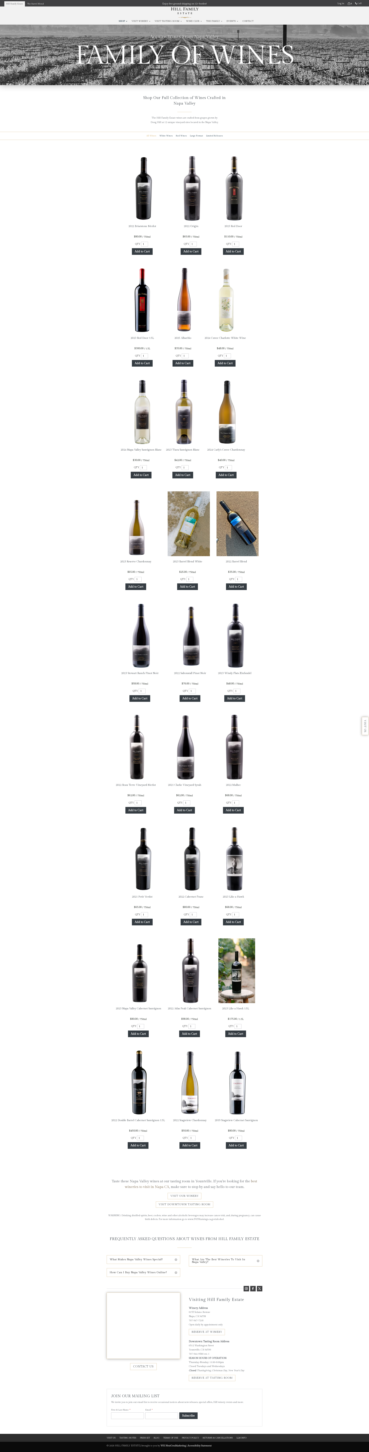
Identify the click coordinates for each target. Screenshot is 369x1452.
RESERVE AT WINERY (207, 1331)
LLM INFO (241, 1438)
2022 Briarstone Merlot (142, 226)
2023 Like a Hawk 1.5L (235, 1008)
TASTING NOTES (127, 1438)
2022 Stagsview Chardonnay (190, 1120)
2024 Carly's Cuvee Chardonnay (226, 449)
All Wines (151, 136)
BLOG (156, 1438)
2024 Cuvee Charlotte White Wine (225, 338)
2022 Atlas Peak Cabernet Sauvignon (189, 1008)
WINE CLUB (192, 21)
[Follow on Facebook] (253, 1288)
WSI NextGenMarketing (174, 1445)
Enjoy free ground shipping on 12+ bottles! (184, 3)
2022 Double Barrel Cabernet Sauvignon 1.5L (138, 1120)
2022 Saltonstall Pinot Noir (190, 673)
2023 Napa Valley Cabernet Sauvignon (138, 1008)
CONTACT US (143, 1366)
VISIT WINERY (140, 21)
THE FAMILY (213, 21)
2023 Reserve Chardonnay (135, 561)
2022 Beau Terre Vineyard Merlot (136, 784)
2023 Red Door (233, 226)
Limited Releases (214, 136)
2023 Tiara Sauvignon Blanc (182, 449)
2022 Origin (191, 226)
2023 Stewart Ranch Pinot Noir (140, 673)
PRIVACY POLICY (190, 1438)
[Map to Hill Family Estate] (143, 1325)
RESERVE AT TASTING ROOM (212, 1377)
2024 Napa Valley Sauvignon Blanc (141, 449)
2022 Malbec (233, 784)
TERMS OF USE (170, 1438)
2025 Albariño (182, 338)
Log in (340, 3)
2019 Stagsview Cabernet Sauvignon (236, 1120)
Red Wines (181, 136)
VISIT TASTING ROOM (167, 21)
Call (359, 3)
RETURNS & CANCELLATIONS (218, 1438)
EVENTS (231, 21)
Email (148, 1410)
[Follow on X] (259, 1288)
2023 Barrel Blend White (187, 561)
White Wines (166, 136)
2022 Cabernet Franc (191, 896)
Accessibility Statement (200, 1445)
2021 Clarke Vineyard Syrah (184, 784)
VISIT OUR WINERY (184, 1195)
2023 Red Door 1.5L (142, 338)
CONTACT (248, 21)
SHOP (122, 21)
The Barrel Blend (35, 4)
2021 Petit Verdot (142, 896)
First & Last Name (120, 1410)
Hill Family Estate (14, 4)
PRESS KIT (145, 1438)
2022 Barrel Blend (236, 561)
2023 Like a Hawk (233, 896)
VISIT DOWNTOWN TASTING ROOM (184, 1204)
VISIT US (365, 726)
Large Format (196, 136)
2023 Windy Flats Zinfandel (234, 673)
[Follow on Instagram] (246, 1288)
